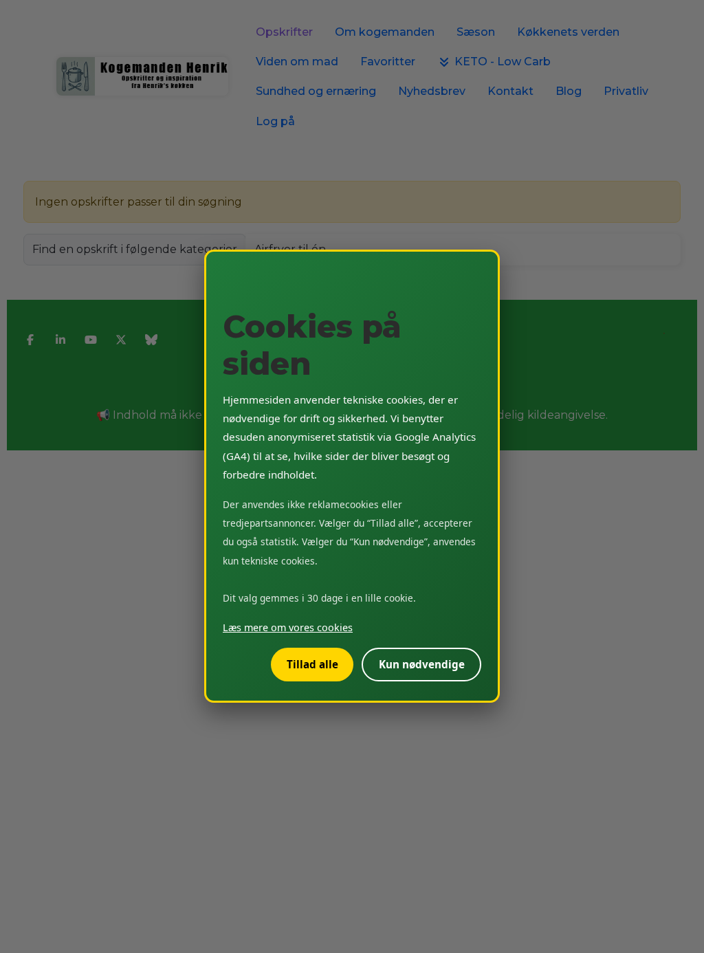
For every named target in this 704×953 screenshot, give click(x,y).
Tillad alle (312, 665)
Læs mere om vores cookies (288, 628)
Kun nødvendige (422, 665)
